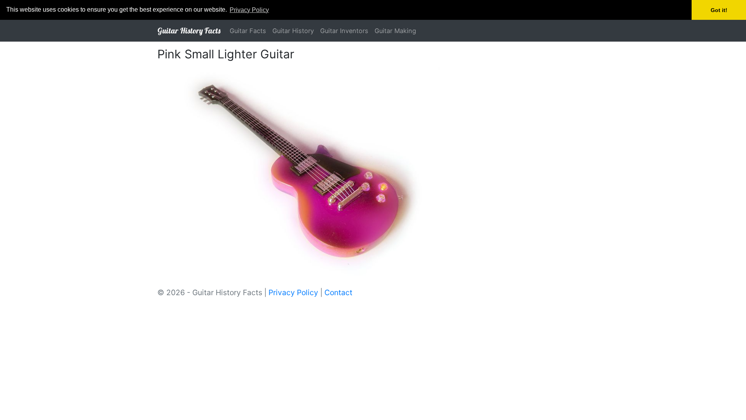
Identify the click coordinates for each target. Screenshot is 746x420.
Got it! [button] (719, 10)
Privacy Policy (293, 292)
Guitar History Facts (188, 30)
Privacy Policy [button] (249, 10)
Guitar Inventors (344, 31)
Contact (338, 292)
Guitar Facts (248, 31)
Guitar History (293, 31)
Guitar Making (395, 31)
